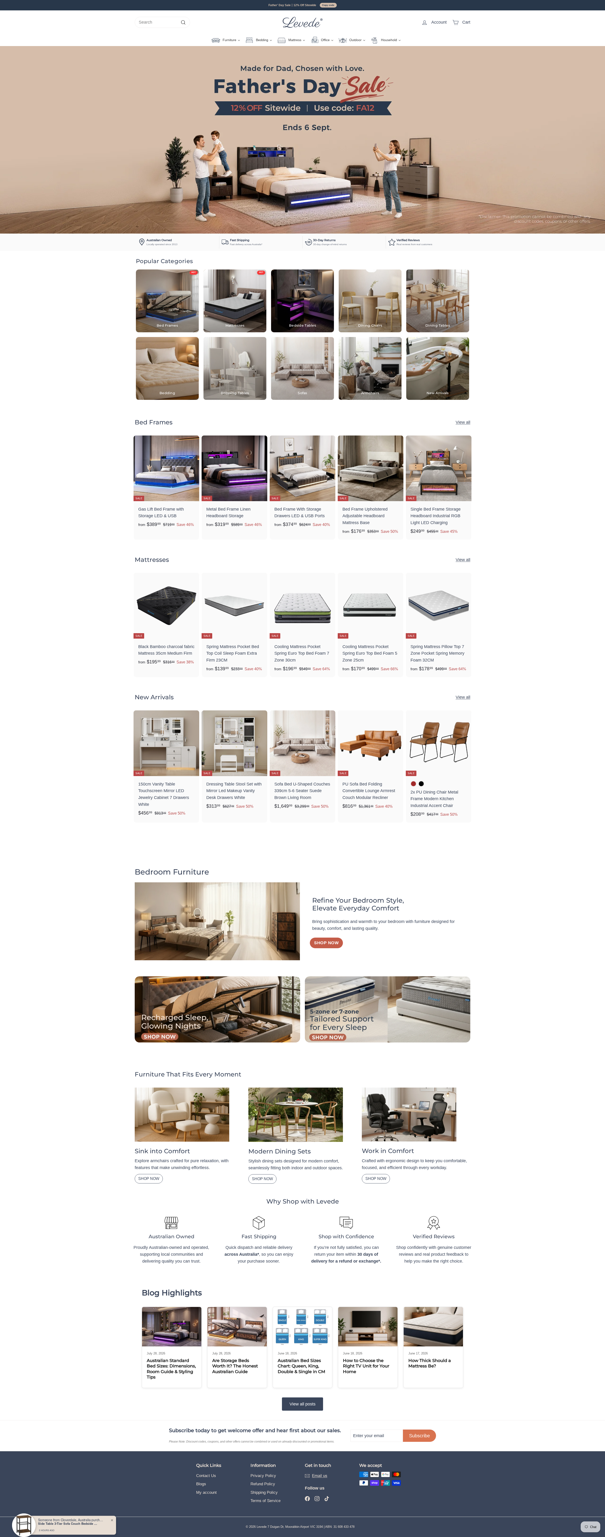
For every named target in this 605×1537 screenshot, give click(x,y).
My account (206, 1492)
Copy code (328, 5)
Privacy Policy (263, 1475)
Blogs (201, 1484)
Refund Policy (263, 1484)
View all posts (302, 1404)
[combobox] (162, 22)
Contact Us (206, 1475)
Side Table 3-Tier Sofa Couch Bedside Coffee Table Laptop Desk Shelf (67, 1519)
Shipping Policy (264, 1492)
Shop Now (326, 942)
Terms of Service (266, 1501)
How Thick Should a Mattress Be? (429, 1363)
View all (463, 422)
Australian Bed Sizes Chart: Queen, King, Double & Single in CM (301, 1366)
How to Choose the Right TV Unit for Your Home (366, 1366)
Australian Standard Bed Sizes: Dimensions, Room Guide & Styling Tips (171, 1369)
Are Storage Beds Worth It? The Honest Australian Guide (235, 1366)
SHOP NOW (148, 1179)
